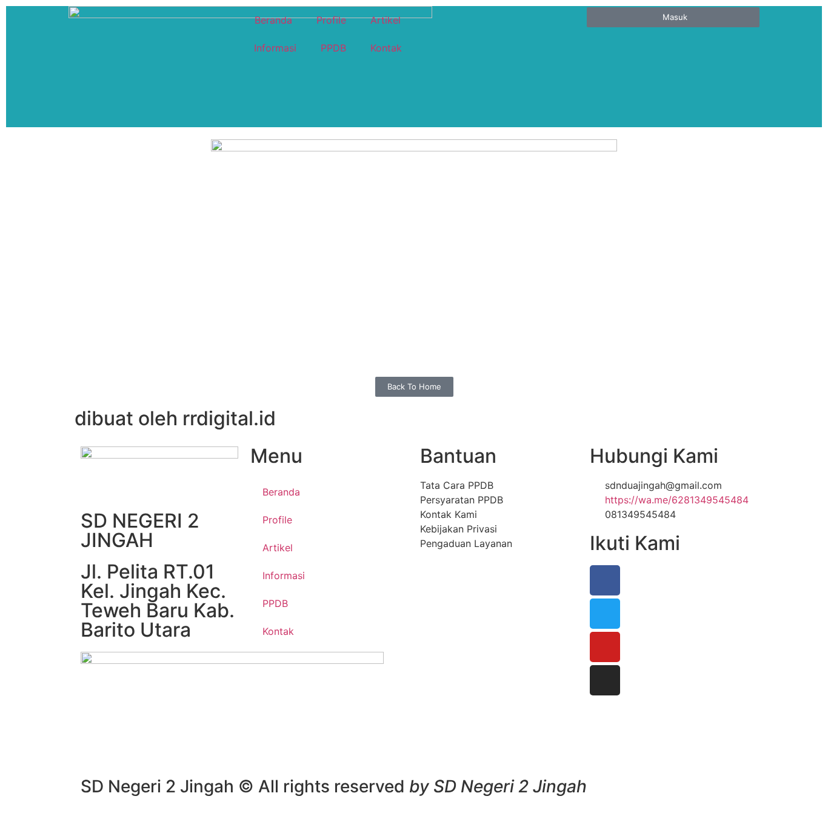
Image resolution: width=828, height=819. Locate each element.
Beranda (273, 20)
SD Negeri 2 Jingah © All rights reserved (334, 786)
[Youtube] (605, 647)
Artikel (385, 20)
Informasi (275, 48)
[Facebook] (605, 580)
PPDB (333, 48)
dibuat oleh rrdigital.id (175, 418)
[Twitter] (605, 613)
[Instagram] (605, 680)
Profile (331, 20)
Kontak (386, 48)
